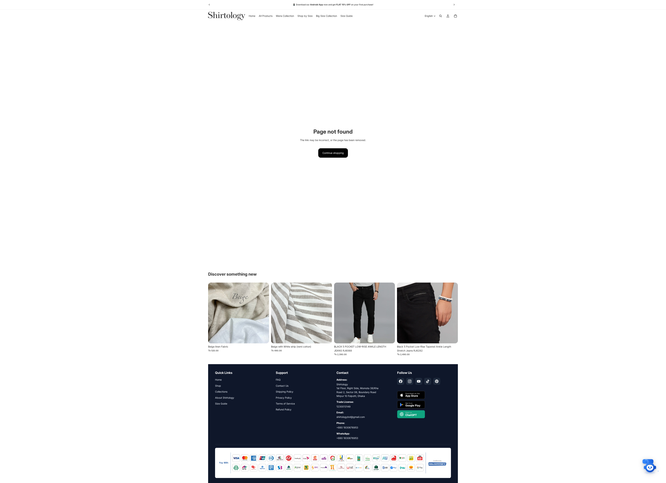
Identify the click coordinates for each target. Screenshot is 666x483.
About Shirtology (224, 397)
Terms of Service (285, 403)
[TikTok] (427, 381)
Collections (221, 391)
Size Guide (221, 403)
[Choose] (389, 338)
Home (218, 379)
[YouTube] (418, 381)
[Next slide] (454, 4)
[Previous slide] (209, 4)
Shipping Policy (284, 391)
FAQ (278, 379)
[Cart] (455, 16)
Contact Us (282, 385)
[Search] (440, 16)
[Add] (264, 338)
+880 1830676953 (347, 427)
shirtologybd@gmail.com (350, 416)
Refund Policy (283, 409)
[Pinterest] (436, 381)
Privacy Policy (284, 397)
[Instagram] (409, 381)
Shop (218, 385)
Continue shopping (333, 152)
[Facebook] (400, 381)
